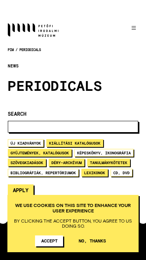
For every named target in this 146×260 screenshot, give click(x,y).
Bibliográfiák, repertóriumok (43, 172)
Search (17, 114)
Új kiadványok (26, 143)
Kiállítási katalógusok (74, 143)
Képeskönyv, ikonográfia (104, 152)
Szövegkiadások (27, 162)
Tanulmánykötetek (108, 162)
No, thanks (92, 240)
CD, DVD (121, 172)
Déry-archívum (66, 162)
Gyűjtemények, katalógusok (40, 152)
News (13, 66)
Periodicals (30, 50)
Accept (49, 240)
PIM (11, 50)
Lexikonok (94, 172)
